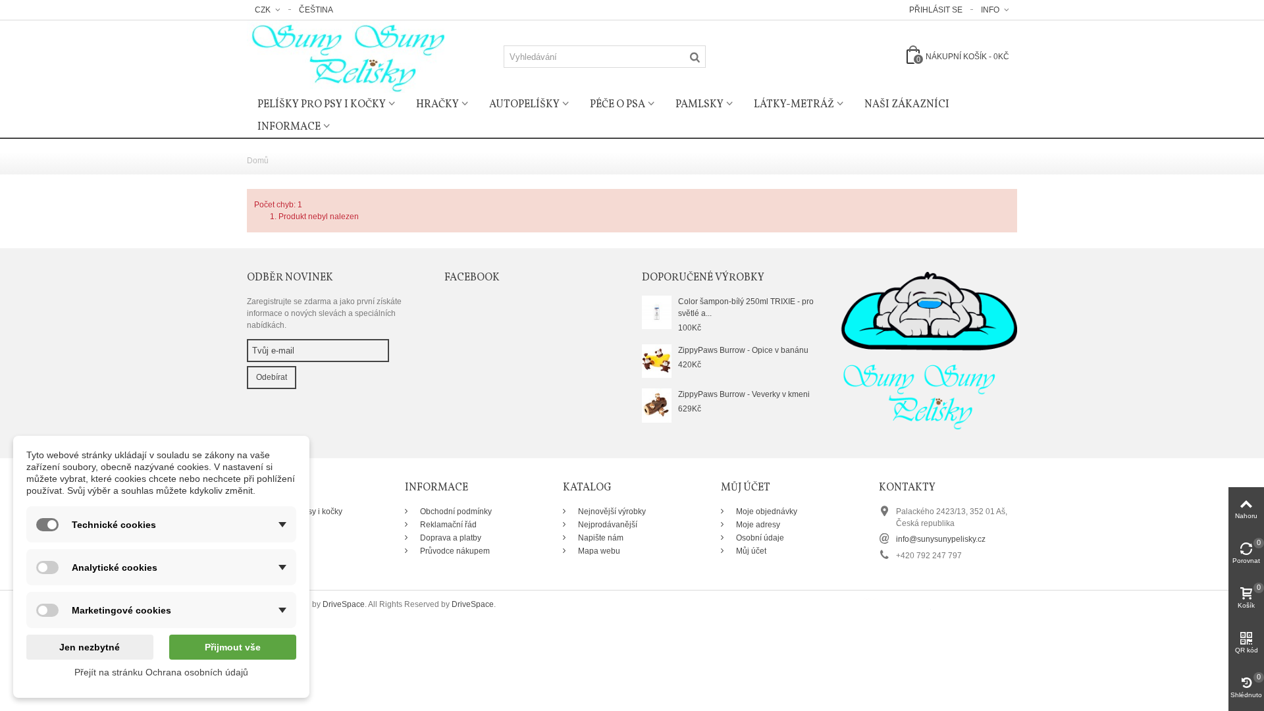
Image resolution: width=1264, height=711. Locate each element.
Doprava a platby (449, 537)
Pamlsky (699, 104)
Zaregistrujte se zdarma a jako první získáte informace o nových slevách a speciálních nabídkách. (324, 313)
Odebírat (271, 377)
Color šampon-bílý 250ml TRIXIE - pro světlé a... (746, 307)
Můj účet (750, 551)
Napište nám (599, 537)
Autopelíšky (524, 104)
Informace (289, 127)
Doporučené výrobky (703, 278)
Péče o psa (617, 104)
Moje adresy (757, 524)
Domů (258, 160)
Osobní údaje (759, 537)
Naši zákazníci (906, 104)
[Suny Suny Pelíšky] (345, 56)
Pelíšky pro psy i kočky (321, 104)
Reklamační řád (447, 524)
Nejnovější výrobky (611, 511)
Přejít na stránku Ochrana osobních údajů (161, 672)
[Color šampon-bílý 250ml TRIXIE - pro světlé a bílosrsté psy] (657, 312)
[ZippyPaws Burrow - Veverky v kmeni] (657, 404)
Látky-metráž (794, 104)
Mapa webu (598, 551)
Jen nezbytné (89, 647)
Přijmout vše (233, 647)
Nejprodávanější (606, 524)
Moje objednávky (765, 511)
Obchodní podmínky (455, 511)
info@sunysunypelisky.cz (941, 539)
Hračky (437, 104)
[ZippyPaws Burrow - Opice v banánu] (657, 360)
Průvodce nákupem (454, 551)
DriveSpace (344, 604)
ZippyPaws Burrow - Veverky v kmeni (744, 394)
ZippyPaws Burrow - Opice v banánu (743, 350)
